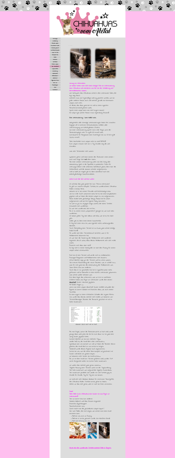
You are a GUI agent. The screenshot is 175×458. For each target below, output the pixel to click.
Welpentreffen (55, 69)
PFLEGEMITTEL (55, 55)
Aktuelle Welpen (55, 43)
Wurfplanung (55, 41)
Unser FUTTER (55, 52)
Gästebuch (55, 78)
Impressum (55, 89)
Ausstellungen (55, 85)
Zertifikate (55, 62)
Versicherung (55, 71)
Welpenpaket (55, 73)
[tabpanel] (93, 265)
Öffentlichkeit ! (55, 76)
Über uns (55, 83)
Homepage (55, 38)
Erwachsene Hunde (55, 45)
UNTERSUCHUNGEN (55, 50)
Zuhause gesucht (55, 48)
